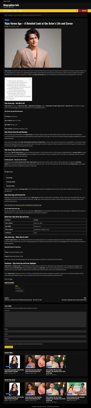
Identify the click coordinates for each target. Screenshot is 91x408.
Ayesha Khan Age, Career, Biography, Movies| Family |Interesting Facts (33, 370)
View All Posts (19, 290)
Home (15, 10)
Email (6, 334)
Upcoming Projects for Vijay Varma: (18, 94)
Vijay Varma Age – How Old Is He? (16, 81)
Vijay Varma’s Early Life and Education (17, 84)
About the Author (10, 98)
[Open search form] (76, 11)
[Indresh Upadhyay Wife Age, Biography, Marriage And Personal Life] (76, 388)
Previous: (23, 299)
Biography (7, 19)
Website (6, 339)
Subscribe (84, 10)
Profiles (20, 10)
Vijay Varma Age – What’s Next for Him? (17, 93)
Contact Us (9, 10)
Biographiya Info (11, 5)
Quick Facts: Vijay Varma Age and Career (17, 91)
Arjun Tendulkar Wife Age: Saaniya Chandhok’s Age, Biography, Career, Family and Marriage (55, 371)
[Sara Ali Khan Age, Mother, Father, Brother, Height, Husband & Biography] (14, 361)
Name (6, 329)
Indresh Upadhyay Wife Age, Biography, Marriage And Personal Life (76, 397)
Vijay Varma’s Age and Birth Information (19, 82)
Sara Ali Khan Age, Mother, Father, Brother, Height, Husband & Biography (14, 370)
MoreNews (49, 406)
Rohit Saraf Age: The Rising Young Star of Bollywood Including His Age (23, 205)
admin (7, 26)
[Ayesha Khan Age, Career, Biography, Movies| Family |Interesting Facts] (35, 361)
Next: (74, 299)
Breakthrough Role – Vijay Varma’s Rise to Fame (20, 87)
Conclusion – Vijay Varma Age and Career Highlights (20, 96)
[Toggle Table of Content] (29, 79)
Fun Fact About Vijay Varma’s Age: (18, 90)
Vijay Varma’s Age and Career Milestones (17, 85)
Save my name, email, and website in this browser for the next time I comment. (24, 344)
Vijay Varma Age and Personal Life (16, 88)
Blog (4, 10)
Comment (7, 310)
